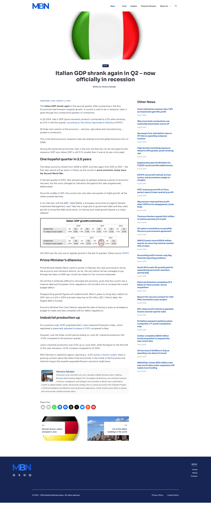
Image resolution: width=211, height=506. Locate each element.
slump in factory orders (105, 354)
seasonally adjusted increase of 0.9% (71, 328)
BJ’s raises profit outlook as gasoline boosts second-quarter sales (155, 310)
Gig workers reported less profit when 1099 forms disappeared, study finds (155, 204)
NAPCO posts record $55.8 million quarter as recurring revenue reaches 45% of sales (155, 243)
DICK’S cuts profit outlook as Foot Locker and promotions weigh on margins (154, 177)
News (112, 6)
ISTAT (125, 253)
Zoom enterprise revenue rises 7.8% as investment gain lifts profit (155, 110)
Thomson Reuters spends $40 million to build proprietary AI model (155, 217)
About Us (164, 6)
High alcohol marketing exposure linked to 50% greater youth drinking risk (155, 151)
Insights (133, 6)
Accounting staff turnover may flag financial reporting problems (154, 256)
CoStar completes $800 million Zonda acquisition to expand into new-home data (153, 338)
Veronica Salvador (109, 87)
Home (194, 469)
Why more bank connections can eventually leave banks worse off (153, 122)
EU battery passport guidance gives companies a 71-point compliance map (154, 324)
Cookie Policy (173, 495)
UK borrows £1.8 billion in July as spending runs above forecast (153, 352)
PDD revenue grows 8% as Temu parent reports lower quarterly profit (155, 191)
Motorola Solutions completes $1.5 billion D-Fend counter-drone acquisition (154, 285)
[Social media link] (14, 475)
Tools (124, 6)
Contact (194, 476)
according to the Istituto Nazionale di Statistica (91, 122)
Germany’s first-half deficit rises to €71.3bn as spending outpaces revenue (154, 136)
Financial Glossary (148, 6)
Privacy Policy (157, 495)
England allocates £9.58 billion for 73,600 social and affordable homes (155, 164)
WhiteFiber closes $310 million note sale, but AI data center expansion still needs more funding (155, 365)
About (194, 473)
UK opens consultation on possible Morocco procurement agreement (154, 229)
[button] (176, 6)
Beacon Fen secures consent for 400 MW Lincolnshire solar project (155, 298)
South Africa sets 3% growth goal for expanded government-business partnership (155, 270)
